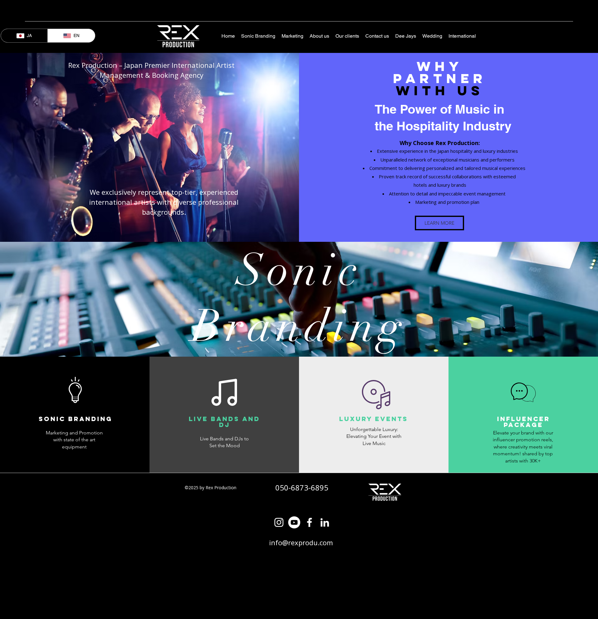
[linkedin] (325, 522)
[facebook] (309, 522)
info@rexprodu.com (301, 542)
